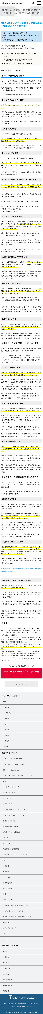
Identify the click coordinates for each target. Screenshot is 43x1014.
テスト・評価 (7, 804)
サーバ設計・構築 (9, 793)
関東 (4, 701)
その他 (5, 746)
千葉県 (7, 718)
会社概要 (11, 1004)
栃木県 (7, 730)
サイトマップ (26, 1007)
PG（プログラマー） (10, 798)
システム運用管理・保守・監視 (13, 764)
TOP (4, 1004)
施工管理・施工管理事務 (11, 849)
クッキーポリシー (34, 1004)
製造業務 (6, 922)
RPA (4, 934)
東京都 (7, 707)
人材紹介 (6, 974)
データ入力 (6, 877)
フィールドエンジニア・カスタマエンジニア (17, 776)
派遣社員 (6, 957)
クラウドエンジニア (9, 928)
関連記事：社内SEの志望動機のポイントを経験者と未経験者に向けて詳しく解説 (21, 570)
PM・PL (5, 838)
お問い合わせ (16, 1007)
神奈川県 (8, 713)
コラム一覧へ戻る (21, 684)
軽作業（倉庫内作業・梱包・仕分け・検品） (17, 917)
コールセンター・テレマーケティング (15, 905)
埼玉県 (7, 724)
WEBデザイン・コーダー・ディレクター (16, 855)
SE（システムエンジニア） (12, 770)
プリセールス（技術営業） (12, 832)
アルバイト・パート (9, 968)
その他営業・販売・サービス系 (13, 911)
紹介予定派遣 (7, 980)
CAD (4, 860)
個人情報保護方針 (21, 1004)
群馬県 (7, 735)
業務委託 (6, 991)
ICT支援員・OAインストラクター (14, 809)
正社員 (5, 951)
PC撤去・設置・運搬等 (10, 826)
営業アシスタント (9, 900)
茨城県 (7, 741)
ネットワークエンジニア (11, 787)
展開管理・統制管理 (9, 821)
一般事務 (6, 866)
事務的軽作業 (7, 883)
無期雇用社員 (7, 985)
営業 (4, 894)
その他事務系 (7, 888)
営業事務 (6, 871)
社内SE (5, 781)
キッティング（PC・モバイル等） (14, 815)
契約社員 (6, 963)
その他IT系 (6, 843)
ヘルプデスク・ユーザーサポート (14, 759)
